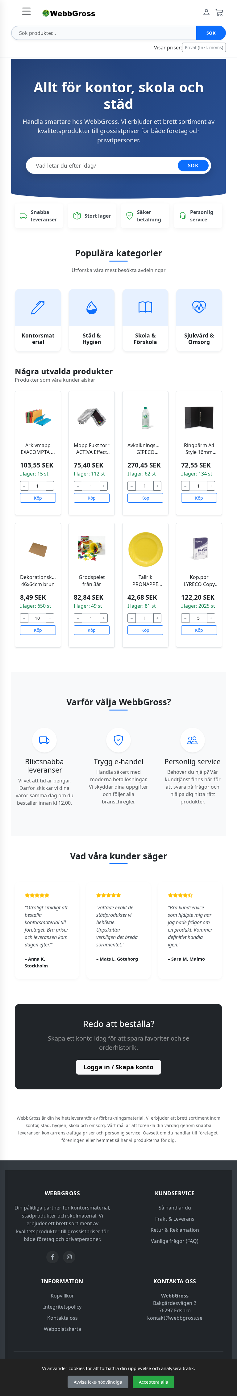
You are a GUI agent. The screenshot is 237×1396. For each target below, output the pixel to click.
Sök (211, 33)
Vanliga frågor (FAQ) (174, 1241)
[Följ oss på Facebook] (52, 1257)
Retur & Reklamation (175, 1229)
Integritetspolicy (62, 1306)
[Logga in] (206, 12)
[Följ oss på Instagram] (69, 1257)
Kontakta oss (62, 1317)
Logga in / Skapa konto (118, 1067)
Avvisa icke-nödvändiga (98, 1382)
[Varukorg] (219, 13)
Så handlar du (175, 1207)
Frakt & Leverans (174, 1218)
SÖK (193, 165)
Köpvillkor (62, 1295)
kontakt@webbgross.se (174, 1317)
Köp (38, 498)
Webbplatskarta (62, 1329)
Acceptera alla (153, 1382)
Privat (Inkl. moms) (204, 47)
